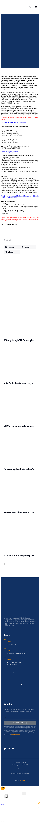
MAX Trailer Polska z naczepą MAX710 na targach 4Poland (20, 383)
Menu (2, 804)
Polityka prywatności (20, 763)
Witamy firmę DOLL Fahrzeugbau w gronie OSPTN (20, 340)
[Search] (6, 796)
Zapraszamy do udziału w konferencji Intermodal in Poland (20, 469)
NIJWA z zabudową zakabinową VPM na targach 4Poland (20, 426)
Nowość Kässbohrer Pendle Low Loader (20, 512)
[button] (12, 247)
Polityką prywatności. (15, 734)
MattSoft (23, 780)
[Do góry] (3, 788)
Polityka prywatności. (24, 732)
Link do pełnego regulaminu (9, 152)
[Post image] (20, 315)
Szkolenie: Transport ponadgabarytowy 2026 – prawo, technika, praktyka (20, 555)
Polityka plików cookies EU (20, 765)
